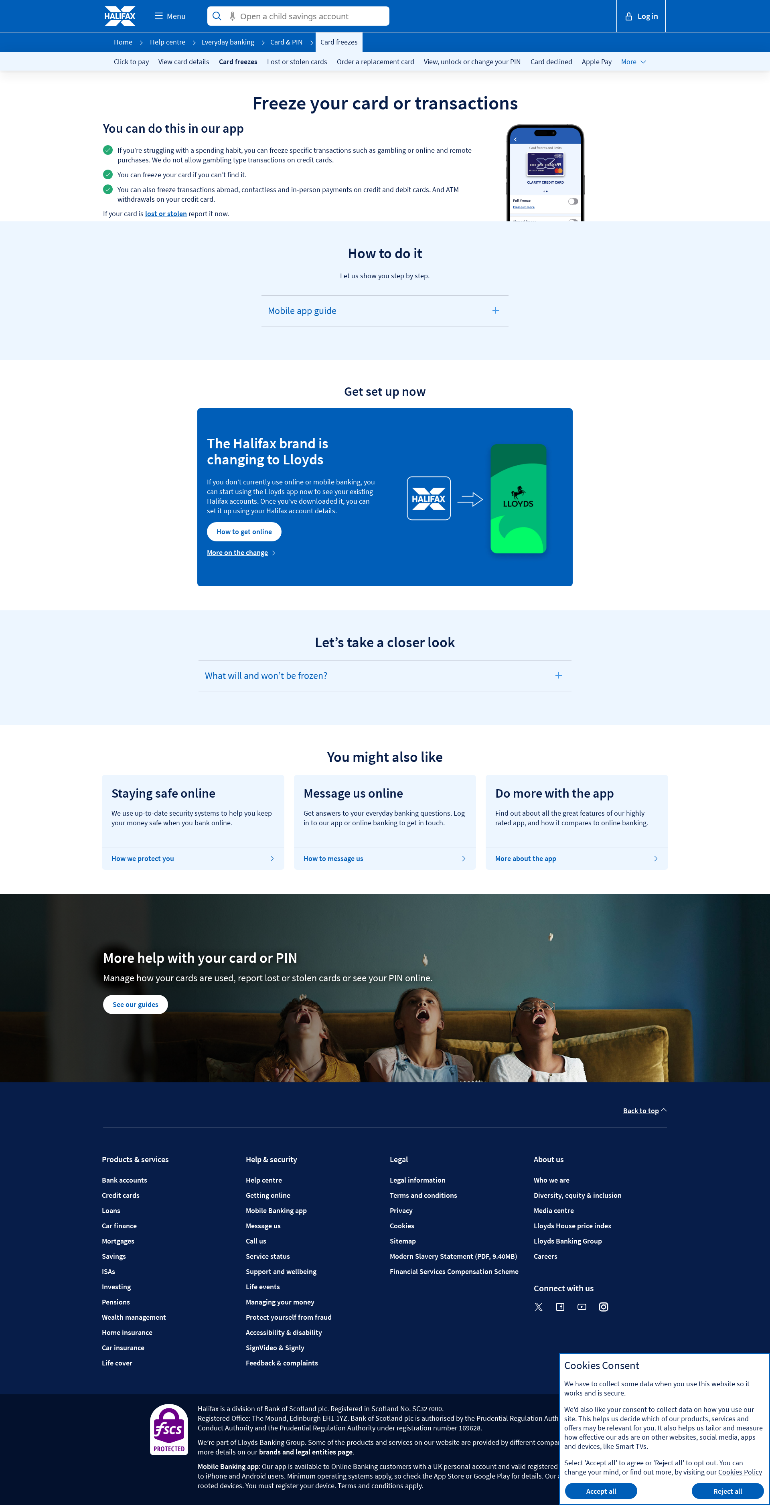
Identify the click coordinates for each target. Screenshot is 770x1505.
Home (123, 42)
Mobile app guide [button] (301, 315)
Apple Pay (597, 61)
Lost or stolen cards (297, 61)
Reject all (727, 1491)
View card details (183, 61)
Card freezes (238, 61)
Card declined (551, 61)
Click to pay (131, 61)
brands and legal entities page (306, 1451)
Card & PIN (286, 42)
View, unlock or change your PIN (472, 61)
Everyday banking (227, 42)
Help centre (167, 42)
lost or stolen (166, 213)
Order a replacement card (375, 61)
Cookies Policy (740, 1472)
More (628, 61)
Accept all (601, 1491)
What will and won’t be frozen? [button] (266, 680)
